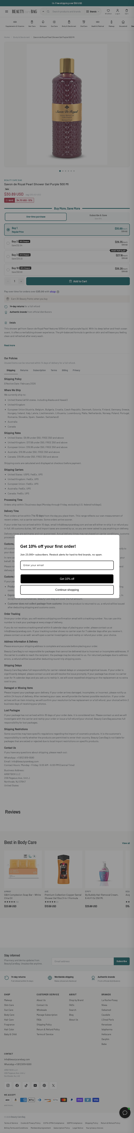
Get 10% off (67, 578)
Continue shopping (67, 589)
